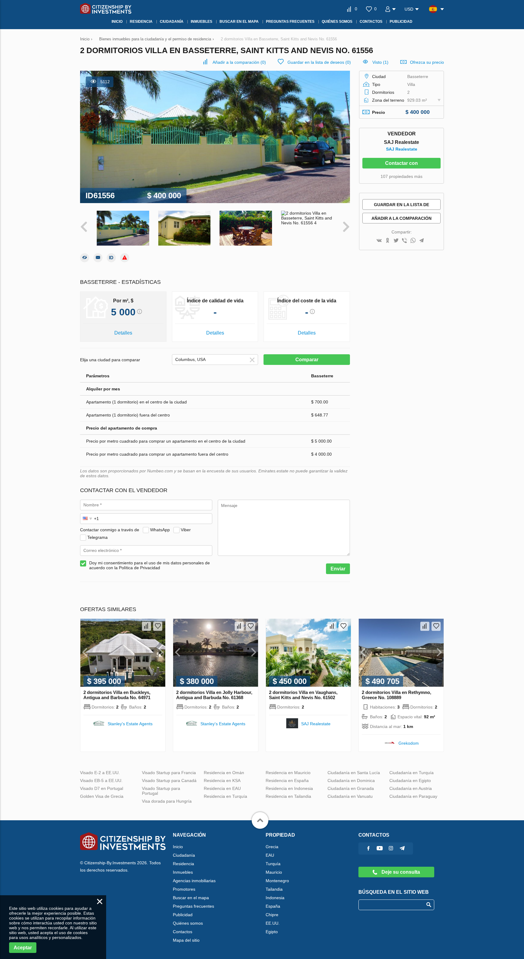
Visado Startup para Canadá (169, 780)
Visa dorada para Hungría (167, 801)
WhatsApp (160, 529)
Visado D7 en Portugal (101, 788)
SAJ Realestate (401, 149)
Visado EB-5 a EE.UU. (101, 780)
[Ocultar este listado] (84, 257)
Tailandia (274, 889)
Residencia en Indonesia (289, 788)
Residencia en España (287, 780)
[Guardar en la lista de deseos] (157, 626)
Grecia (272, 846)
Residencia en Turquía (225, 796)
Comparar (306, 359)
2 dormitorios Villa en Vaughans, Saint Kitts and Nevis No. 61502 (303, 695)
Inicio (178, 846)
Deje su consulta (400, 872)
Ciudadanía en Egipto (410, 780)
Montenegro (277, 880)
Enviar (338, 568)
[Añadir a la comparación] (146, 626)
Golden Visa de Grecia (101, 796)
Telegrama (97, 537)
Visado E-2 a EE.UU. (100, 772)
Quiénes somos (188, 923)
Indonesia (275, 897)
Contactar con (401, 163)
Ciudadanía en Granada (351, 788)
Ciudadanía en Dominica (351, 780)
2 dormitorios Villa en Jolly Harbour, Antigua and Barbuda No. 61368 (214, 695)
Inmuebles (183, 872)
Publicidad (183, 914)
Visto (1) (380, 62)
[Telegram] (421, 240)
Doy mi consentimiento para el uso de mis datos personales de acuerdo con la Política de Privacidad (149, 565)
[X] (396, 240)
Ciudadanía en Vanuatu (350, 796)
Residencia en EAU (222, 788)
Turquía (273, 863)
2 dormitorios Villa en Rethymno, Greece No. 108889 (396, 695)
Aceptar (23, 947)
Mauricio (274, 872)
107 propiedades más (401, 176)
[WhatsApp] (413, 240)
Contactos (182, 931)
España (273, 906)
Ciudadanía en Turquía (411, 772)
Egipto (272, 931)
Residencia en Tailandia (288, 796)
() (239, 62)
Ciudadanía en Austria (410, 788)
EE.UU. (273, 923)
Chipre (272, 914)
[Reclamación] (124, 257)
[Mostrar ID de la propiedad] (111, 257)
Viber (186, 529)
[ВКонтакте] (379, 240)
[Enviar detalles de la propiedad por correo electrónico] (97, 257)
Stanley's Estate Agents (130, 723)
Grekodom (408, 743)
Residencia (183, 863)
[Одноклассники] (388, 240)
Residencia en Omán (224, 772)
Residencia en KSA (222, 780)
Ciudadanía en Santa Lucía (354, 772)
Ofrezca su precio (427, 62)
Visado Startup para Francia (169, 772)
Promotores (184, 889)
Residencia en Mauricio (288, 772)
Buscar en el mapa (191, 897)
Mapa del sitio (186, 940)
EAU (270, 855)
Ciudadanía (184, 855)
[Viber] (404, 240)
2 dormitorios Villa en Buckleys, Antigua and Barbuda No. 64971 (116, 695)
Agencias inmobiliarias (194, 880)
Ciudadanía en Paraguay (413, 796)
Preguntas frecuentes (193, 906)
